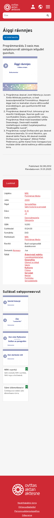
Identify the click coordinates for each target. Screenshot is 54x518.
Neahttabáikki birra (27, 503)
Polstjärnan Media (32, 196)
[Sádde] (48, 15)
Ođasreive (27, 515)
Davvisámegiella (32, 218)
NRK (27, 193)
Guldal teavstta (11, 37)
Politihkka (29, 278)
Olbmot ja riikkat (32, 262)
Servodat (29, 273)
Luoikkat (10, 183)
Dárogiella (29, 220)
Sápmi (27, 265)
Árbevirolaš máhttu (34, 254)
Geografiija (30, 260)
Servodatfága (30, 204)
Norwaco (16, 250)
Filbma (28, 270)
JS (26, 214)
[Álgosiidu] (12, 7)
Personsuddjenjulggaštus (27, 511)
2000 (27, 200)
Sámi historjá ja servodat (35, 207)
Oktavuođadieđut (27, 507)
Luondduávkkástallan (34, 257)
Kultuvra (29, 268)
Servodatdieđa (31, 281)
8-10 (27, 211)
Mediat (28, 275)
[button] (40, 7)
